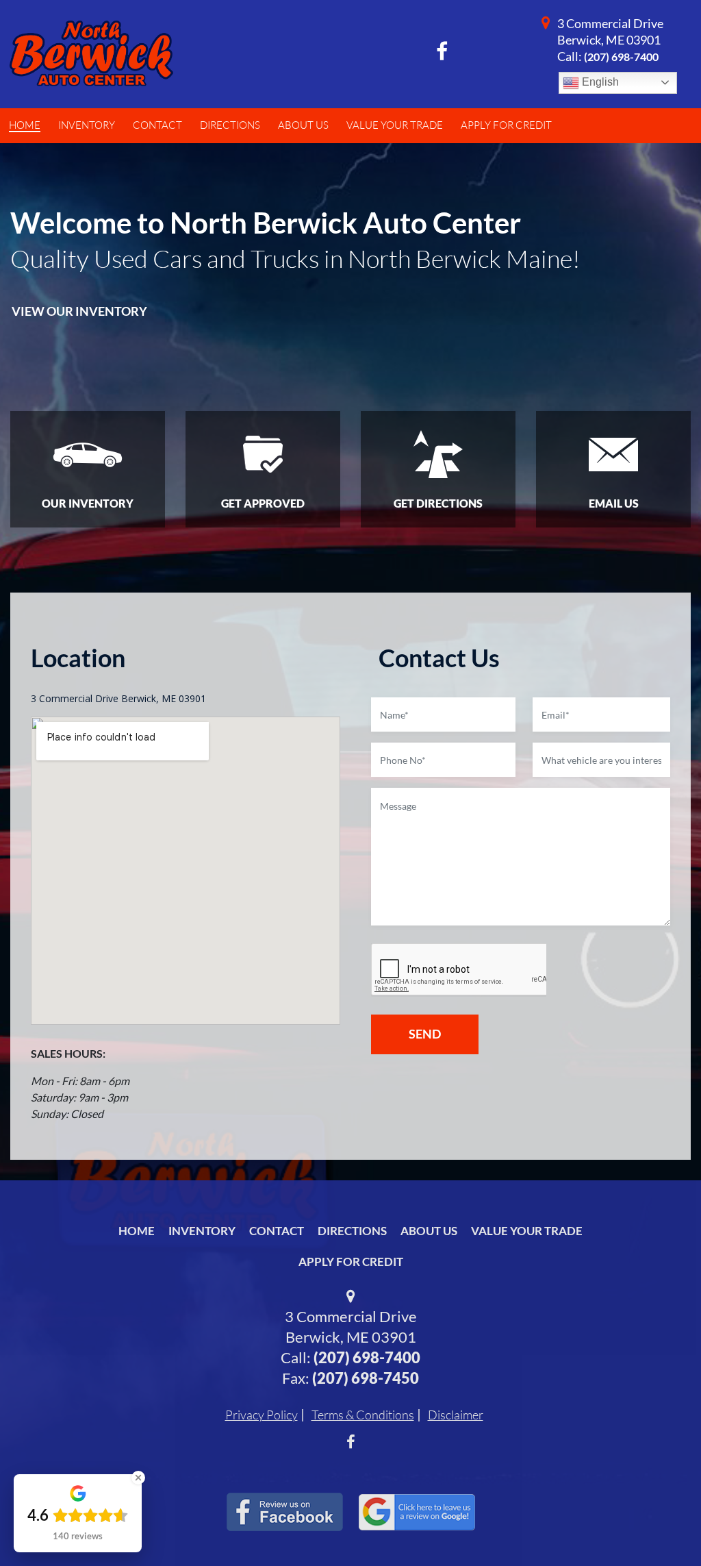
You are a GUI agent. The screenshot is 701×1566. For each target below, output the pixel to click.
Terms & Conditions (362, 1414)
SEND (425, 1033)
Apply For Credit (350, 1261)
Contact (276, 1230)
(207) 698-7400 (621, 56)
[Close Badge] (138, 1477)
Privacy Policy (261, 1414)
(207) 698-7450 (365, 1378)
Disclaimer (455, 1414)
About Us (428, 1230)
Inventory (201, 1230)
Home (136, 1230)
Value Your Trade (527, 1230)
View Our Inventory (79, 311)
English (599, 82)
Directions (352, 1230)
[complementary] (660, 1525)
